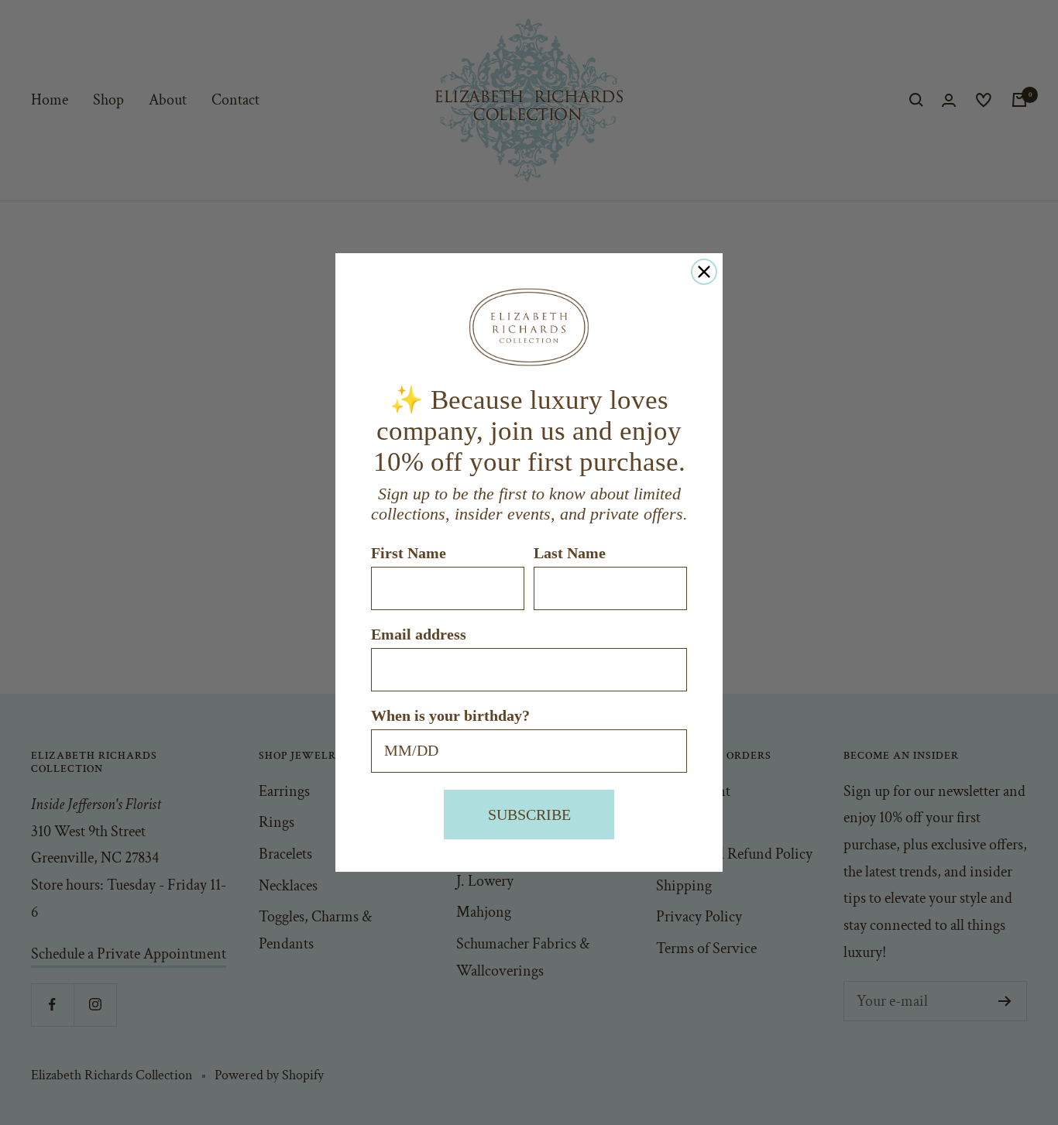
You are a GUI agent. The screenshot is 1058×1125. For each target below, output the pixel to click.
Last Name (570, 552)
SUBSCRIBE (529, 814)
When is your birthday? (450, 715)
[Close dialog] (704, 271)
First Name (408, 552)
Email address (418, 634)
